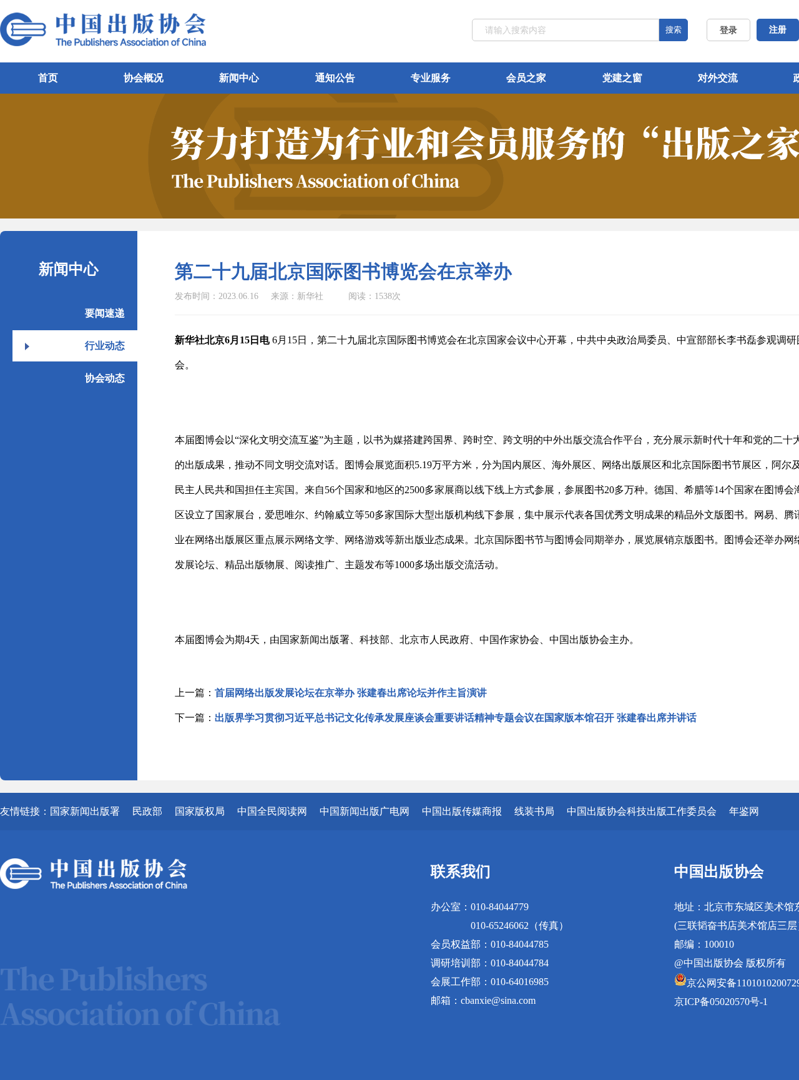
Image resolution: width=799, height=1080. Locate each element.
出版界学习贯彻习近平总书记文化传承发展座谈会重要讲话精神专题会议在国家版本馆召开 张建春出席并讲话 (456, 717)
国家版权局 (200, 811)
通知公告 (335, 77)
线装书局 (534, 811)
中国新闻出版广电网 (364, 811)
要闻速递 (105, 313)
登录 (728, 30)
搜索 (673, 29)
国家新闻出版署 (85, 811)
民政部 (147, 811)
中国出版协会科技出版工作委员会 (642, 811)
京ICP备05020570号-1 (721, 1001)
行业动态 (105, 345)
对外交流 (718, 77)
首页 (48, 77)
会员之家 (526, 77)
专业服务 (431, 77)
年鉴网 (744, 811)
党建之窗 (622, 77)
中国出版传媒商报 (462, 811)
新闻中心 (239, 77)
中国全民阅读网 (272, 811)
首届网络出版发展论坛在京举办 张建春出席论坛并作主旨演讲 (351, 692)
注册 (778, 29)
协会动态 (105, 378)
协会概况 (144, 77)
